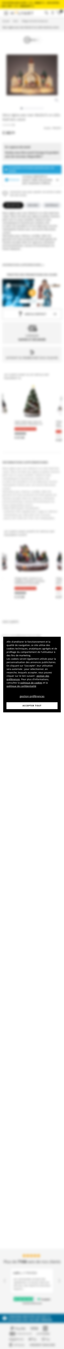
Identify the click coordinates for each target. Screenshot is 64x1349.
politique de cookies (31, 682)
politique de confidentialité (21, 686)
